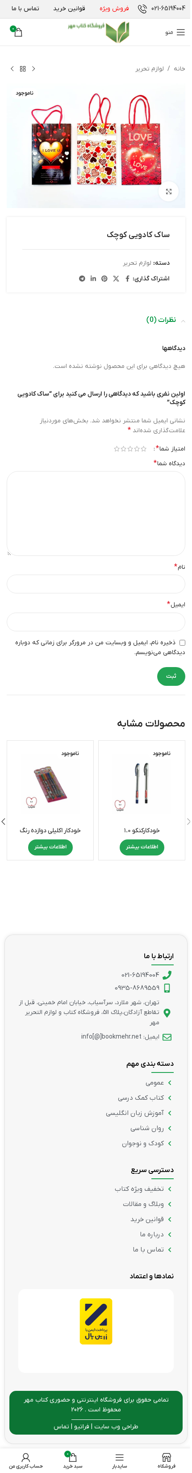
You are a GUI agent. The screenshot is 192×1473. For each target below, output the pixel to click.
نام (179, 567)
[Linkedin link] (93, 279)
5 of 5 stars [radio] (116, 449)
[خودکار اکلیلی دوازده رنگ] (50, 783)
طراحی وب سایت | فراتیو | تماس (96, 1427)
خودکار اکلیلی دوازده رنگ (50, 830)
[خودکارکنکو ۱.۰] (141, 783)
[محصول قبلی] (33, 69)
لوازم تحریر (149, 69)
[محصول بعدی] (12, 69)
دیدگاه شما (169, 463)
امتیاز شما (170, 448)
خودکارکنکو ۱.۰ (142, 830)
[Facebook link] (127, 279)
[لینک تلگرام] (82, 279)
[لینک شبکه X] (116, 279)
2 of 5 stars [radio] (137, 449)
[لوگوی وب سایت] (98, 32)
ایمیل (176, 604)
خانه (179, 69)
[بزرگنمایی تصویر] (169, 191)
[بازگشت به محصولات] (22, 69)
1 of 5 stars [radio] (143, 449)
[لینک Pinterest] (104, 279)
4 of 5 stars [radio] (123, 449)
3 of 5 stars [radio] (130, 449)
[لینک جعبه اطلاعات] (161, 8)
